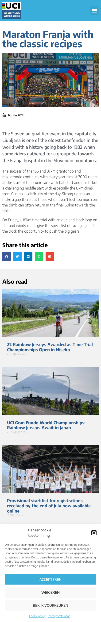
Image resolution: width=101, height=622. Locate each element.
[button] (94, 532)
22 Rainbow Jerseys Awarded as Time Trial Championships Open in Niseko (50, 347)
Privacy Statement (59, 616)
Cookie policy (37, 616)
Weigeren (50, 592)
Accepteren (50, 579)
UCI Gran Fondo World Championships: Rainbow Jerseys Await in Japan (46, 425)
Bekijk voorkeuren (50, 605)
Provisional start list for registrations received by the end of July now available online (49, 505)
